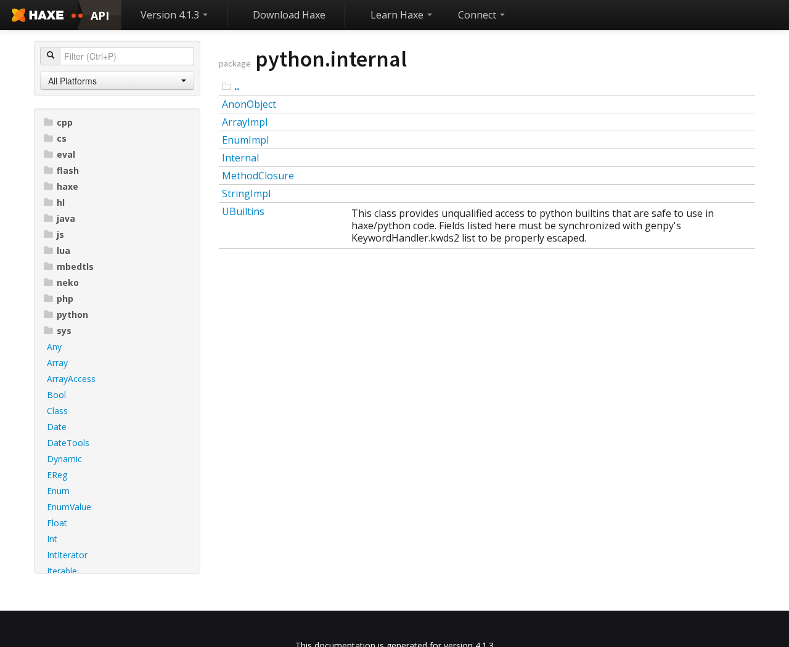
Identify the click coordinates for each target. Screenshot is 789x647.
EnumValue (69, 507)
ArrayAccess (71, 379)
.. (236, 86)
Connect (478, 15)
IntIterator (67, 555)
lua (63, 250)
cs (62, 138)
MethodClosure (258, 175)
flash (68, 170)
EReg (57, 475)
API (100, 15)
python (72, 314)
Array (57, 362)
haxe (67, 186)
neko (68, 282)
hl (61, 202)
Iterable (62, 571)
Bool (56, 395)
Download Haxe (289, 15)
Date (57, 427)
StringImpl (246, 193)
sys (64, 330)
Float (57, 523)
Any (54, 346)
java (66, 218)
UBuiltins (243, 211)
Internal (240, 158)
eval (66, 154)
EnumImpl (245, 140)
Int (52, 539)
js (60, 234)
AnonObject (249, 104)
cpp (65, 122)
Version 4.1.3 (171, 15)
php (65, 298)
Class (57, 411)
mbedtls (75, 266)
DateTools (68, 443)
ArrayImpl (245, 122)
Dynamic (64, 459)
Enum (58, 491)
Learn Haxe (398, 15)
